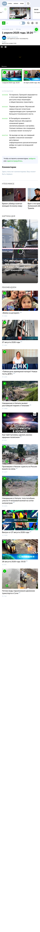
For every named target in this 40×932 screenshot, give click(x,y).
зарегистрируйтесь (14, 161)
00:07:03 (5, 135)
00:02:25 (5, 106)
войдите (32, 158)
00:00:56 (5, 95)
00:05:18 (5, 118)
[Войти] (32, 23)
